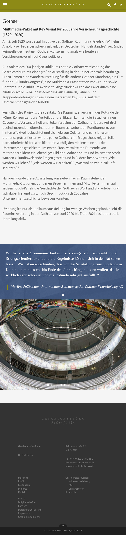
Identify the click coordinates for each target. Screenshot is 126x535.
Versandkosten (76, 489)
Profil (21, 481)
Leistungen (24, 485)
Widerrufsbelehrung (79, 481)
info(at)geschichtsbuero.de (79, 466)
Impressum (24, 513)
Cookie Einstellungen (29, 517)
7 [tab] (74, 385)
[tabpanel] (63, 270)
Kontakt (22, 492)
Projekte (22, 489)
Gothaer (65, 138)
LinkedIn (122, 6)
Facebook (116, 6)
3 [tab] (57, 385)
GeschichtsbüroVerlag (77, 478)
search (110, 6)
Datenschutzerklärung (30, 510)
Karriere (22, 506)
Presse (21, 498)
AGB (71, 485)
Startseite (23, 478)
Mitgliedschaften (27, 502)
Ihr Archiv (70, 492)
